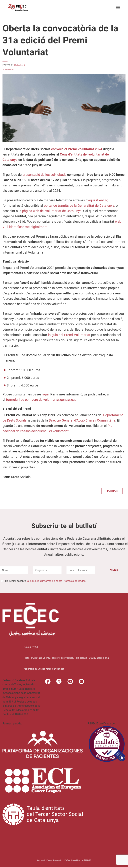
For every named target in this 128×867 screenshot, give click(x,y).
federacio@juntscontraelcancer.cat (44, 668)
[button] (118, 7)
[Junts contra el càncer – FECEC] (17, 7)
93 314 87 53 (31, 647)
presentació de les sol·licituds (44, 175)
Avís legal (40, 860)
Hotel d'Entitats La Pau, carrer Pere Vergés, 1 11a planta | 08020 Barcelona (66, 657)
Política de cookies (72, 860)
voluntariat (9, 70)
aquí (45, 394)
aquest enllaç (98, 200)
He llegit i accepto (45, 581)
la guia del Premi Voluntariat (69, 335)
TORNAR (112, 490)
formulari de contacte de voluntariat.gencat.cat (41, 400)
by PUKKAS (86, 860)
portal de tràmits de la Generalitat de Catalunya (79, 206)
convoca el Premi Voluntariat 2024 (76, 149)
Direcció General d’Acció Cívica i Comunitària (82, 420)
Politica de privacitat (54, 860)
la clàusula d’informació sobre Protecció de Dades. (56, 581)
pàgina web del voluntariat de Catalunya (52, 211)
